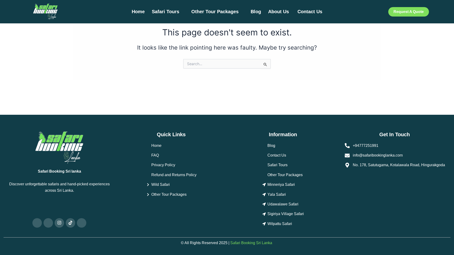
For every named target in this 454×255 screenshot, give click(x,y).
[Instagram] (59, 223)
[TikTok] (70, 223)
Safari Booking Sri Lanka (251, 243)
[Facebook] (48, 223)
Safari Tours (165, 11)
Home (138, 11)
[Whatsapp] (37, 223)
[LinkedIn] (81, 223)
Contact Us (309, 11)
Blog (256, 11)
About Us (279, 11)
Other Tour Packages (215, 11)
